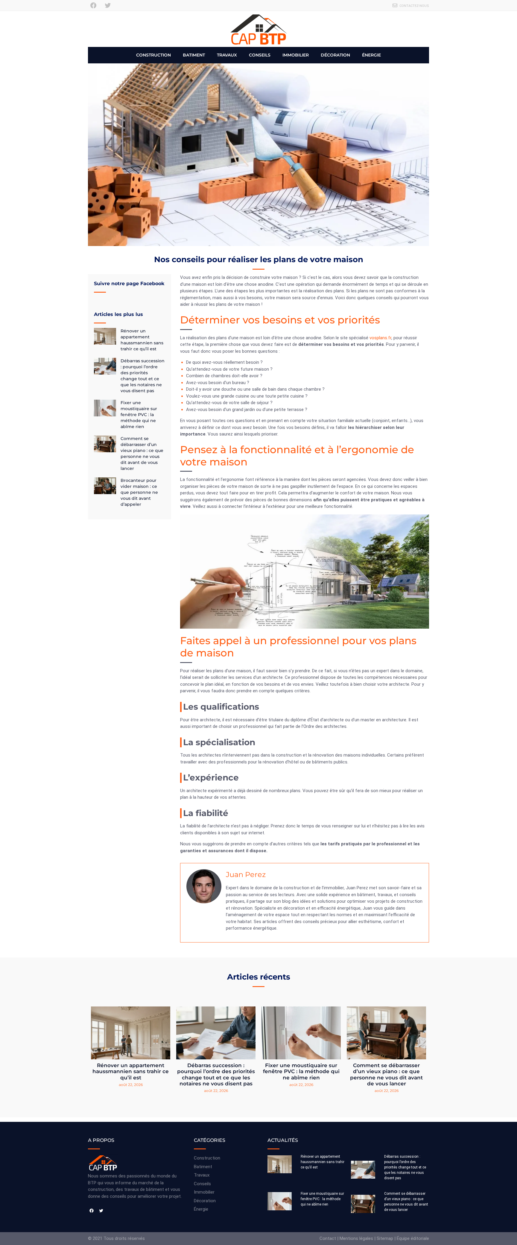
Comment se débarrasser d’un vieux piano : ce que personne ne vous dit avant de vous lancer (386, 1074)
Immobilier (295, 55)
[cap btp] (258, 29)
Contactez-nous (414, 6)
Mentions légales (356, 1238)
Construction (153, 55)
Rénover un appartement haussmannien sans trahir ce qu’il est (130, 1071)
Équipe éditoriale (413, 1238)
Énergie (371, 55)
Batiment (194, 55)
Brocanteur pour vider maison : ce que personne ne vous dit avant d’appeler (139, 492)
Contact (328, 1238)
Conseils (259, 55)
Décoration (335, 55)
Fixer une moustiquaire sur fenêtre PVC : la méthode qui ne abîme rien (139, 414)
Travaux (227, 55)
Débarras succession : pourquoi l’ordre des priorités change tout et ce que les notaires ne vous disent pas (216, 1074)
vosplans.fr (380, 337)
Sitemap (385, 1238)
